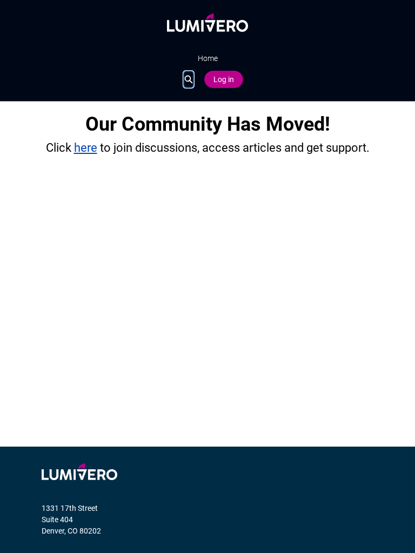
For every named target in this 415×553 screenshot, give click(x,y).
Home (208, 58)
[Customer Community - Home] (207, 22)
